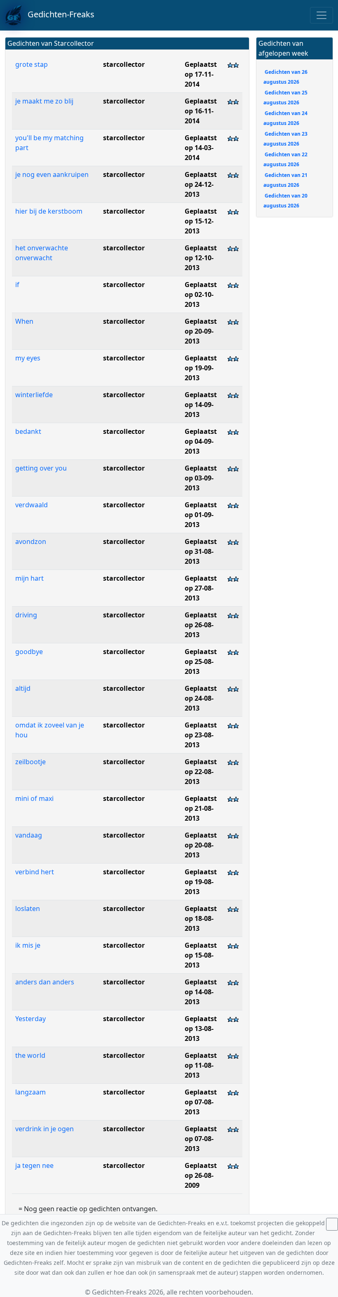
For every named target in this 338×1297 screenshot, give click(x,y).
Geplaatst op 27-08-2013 (201, 588)
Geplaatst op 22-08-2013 (201, 771)
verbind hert (34, 871)
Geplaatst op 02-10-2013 (201, 294)
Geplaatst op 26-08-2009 (201, 1175)
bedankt (28, 431)
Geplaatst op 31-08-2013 (201, 551)
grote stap (31, 64)
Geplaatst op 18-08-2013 (201, 918)
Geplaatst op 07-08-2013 (201, 1102)
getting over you (41, 468)
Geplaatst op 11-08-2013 (201, 1065)
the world (31, 1055)
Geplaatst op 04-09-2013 (201, 441)
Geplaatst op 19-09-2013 (201, 367)
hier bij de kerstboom (48, 211)
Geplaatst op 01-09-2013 (201, 514)
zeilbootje (31, 761)
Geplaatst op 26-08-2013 (201, 624)
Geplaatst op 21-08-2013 (201, 808)
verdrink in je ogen (44, 1128)
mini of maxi (35, 798)
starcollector (124, 64)
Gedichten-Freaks (57, 14)
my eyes (28, 358)
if (18, 284)
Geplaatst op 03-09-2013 (201, 478)
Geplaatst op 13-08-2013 (201, 1028)
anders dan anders (44, 981)
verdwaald (31, 504)
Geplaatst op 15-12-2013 (201, 221)
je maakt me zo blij (44, 101)
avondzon (30, 541)
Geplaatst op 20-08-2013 (201, 845)
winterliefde (34, 394)
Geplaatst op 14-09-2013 (201, 404)
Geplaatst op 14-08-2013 (201, 991)
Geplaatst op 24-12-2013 (201, 184)
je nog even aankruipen (52, 174)
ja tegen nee (34, 1165)
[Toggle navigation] (321, 15)
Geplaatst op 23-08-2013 (201, 734)
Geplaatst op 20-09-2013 (201, 331)
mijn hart (29, 578)
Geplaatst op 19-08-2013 (201, 881)
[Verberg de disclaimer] (332, 1224)
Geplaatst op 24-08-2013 (201, 698)
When (25, 321)
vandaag (28, 835)
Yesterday (30, 1018)
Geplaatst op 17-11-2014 (201, 74)
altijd (23, 688)
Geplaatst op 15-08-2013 (201, 955)
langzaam (31, 1092)
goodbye (30, 651)
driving (27, 614)
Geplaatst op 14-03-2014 (201, 147)
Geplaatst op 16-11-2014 (201, 111)
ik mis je (27, 945)
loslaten (27, 908)
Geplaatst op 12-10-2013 (201, 257)
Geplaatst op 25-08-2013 (201, 661)
